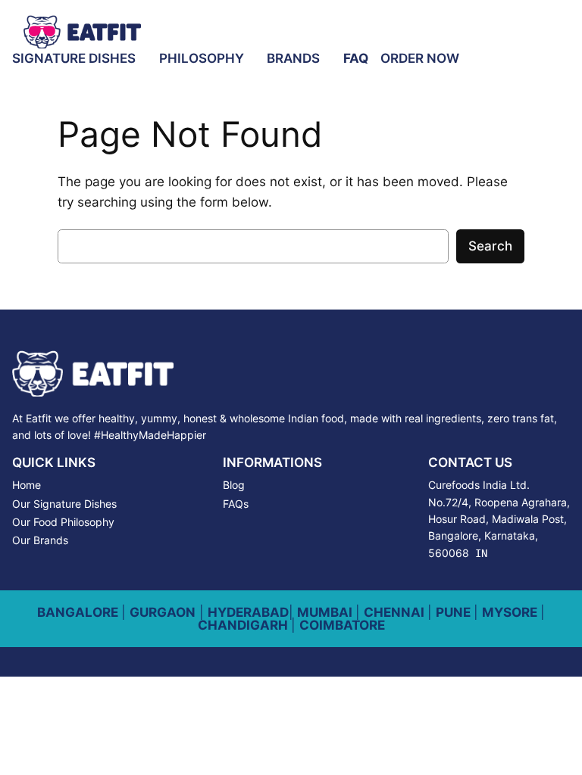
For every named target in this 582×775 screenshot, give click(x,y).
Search (490, 246)
